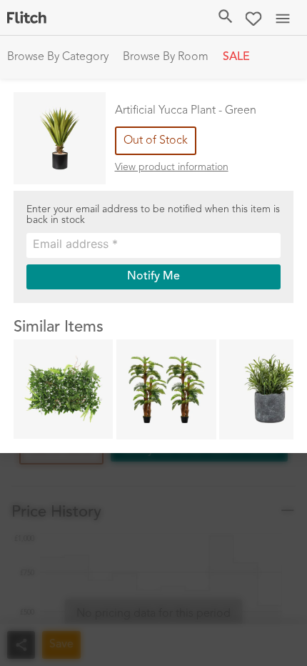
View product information (171, 167)
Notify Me (153, 276)
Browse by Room (165, 57)
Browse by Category (58, 57)
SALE (236, 57)
